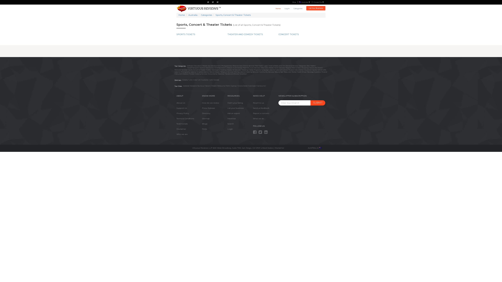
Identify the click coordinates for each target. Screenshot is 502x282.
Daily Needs (269, 68)
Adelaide (186, 86)
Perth (228, 86)
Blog (294, 2)
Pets (262, 68)
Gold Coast (252, 86)
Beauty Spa (279, 72)
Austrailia (204, 80)
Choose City (317, 2)
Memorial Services (181, 70)
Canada (216, 80)
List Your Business (316, 8)
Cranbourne (261, 86)
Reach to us (258, 103)
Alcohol (202, 68)
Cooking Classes (226, 70)
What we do (258, 118)
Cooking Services (201, 74)
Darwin (207, 86)
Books (294, 72)
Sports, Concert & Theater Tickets (199, 70)
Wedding (245, 70)
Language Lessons (268, 70)
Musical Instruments (296, 70)
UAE (211, 80)
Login (230, 129)
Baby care (287, 72)
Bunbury (201, 86)
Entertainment (220, 68)
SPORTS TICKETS (185, 34)
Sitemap (206, 118)
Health (312, 66)
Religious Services (227, 72)
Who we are (182, 134)
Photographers (226, 66)
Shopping (304, 68)
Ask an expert (233, 113)
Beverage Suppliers (314, 72)
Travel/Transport (192, 68)
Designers (302, 66)
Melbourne (221, 86)
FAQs (204, 129)
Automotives (237, 68)
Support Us (181, 108)
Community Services (266, 72)
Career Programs (255, 70)
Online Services (248, 66)
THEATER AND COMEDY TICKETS (245, 34)
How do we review (210, 103)
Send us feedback (261, 108)
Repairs (288, 68)
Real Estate (259, 66)
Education (197, 66)
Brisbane (193, 86)
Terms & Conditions (185, 118)
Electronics (210, 68)
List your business (235, 108)
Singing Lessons (202, 72)
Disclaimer (181, 129)
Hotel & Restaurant (275, 66)
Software (190, 66)
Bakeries (221, 74)
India (195, 80)
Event (320, 68)
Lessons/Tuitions (281, 70)
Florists (191, 74)
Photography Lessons (188, 72)
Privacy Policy (182, 113)
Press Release (208, 108)
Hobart (214, 86)
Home (278, 9)
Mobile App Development (211, 66)
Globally (185, 80)
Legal (266, 66)
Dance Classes (214, 72)
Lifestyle (229, 68)
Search (230, 124)
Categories (297, 9)
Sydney (233, 86)
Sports (314, 70)
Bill (308, 66)
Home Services (279, 68)
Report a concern (261, 113)
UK (199, 80)
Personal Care (237, 66)
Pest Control (296, 68)
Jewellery (243, 74)
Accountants (212, 74)
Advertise (231, 118)
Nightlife (246, 68)
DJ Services (237, 70)
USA (190, 80)
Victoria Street (242, 86)
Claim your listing (235, 103)
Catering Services (252, 72)
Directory (206, 113)
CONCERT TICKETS (288, 34)
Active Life (313, 68)
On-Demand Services (290, 66)
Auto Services (255, 68)
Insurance (307, 70)
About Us (180, 103)
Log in (287, 9)
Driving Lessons (239, 72)
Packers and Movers (232, 74)
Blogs (204, 124)
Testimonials (182, 124)
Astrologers (215, 70)
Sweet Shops (301, 72)
